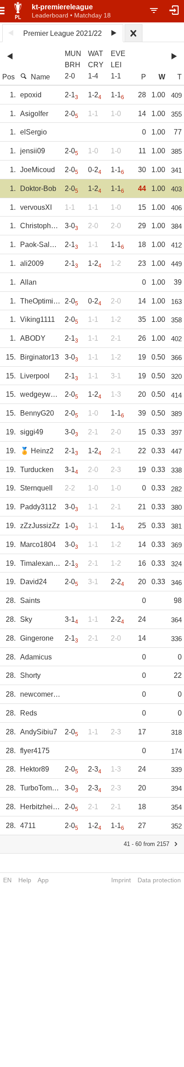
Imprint (121, 880)
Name (40, 77)
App (43, 880)
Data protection (159, 880)
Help (24, 880)
